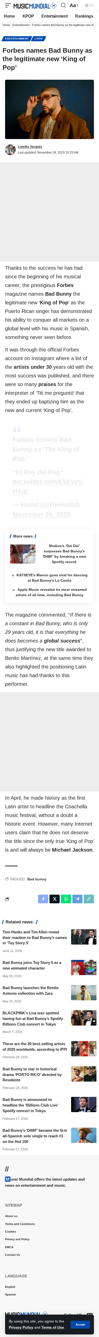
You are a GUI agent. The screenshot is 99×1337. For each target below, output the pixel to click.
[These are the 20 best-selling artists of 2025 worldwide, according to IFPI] (83, 1048)
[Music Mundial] (35, 5)
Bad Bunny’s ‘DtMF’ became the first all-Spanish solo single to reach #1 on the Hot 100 (35, 1136)
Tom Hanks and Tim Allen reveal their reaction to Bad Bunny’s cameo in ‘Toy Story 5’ (35, 937)
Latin (39, 38)
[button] (80, 1325)
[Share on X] (55, 899)
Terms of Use (52, 1327)
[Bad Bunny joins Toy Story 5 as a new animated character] (83, 967)
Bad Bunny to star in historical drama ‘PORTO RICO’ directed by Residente (32, 1074)
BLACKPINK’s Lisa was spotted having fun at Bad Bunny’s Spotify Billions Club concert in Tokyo (33, 1018)
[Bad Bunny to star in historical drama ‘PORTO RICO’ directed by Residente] (83, 1074)
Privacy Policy (21, 1327)
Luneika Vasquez (30, 146)
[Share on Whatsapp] (66, 899)
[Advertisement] (49, 212)
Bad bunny (36, 879)
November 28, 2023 (41, 514)
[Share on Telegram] (77, 899)
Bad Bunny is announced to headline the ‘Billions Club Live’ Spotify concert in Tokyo (30, 1105)
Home (6, 24)
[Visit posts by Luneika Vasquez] (10, 149)
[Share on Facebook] (43, 899)
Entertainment (20, 24)
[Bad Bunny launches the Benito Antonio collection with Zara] (83, 992)
